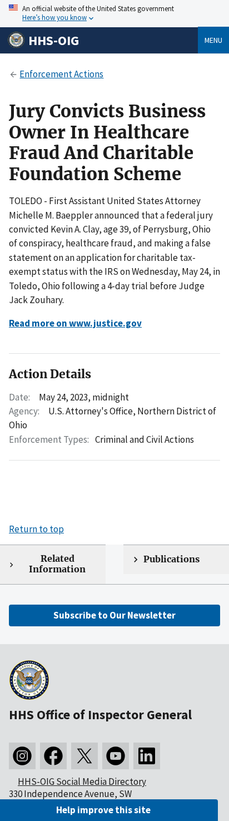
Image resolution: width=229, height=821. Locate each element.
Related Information (57, 564)
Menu (213, 40)
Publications (171, 559)
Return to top (36, 529)
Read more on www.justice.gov (75, 323)
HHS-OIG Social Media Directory (82, 781)
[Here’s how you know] (114, 13)
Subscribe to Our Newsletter (114, 615)
